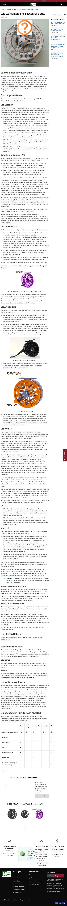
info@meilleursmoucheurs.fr (53, 891)
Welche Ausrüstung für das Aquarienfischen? (58, 23)
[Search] (61, 4)
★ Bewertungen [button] (65, 455)
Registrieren (59, 876)
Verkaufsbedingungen (19, 886)
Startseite (3, 9)
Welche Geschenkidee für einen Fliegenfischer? (58, 37)
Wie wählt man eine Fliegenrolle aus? (57, 29)
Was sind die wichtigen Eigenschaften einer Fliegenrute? (58, 46)
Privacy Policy (58, 883)
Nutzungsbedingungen (19, 889)
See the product (41, 796)
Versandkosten (17, 892)
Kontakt (15, 875)
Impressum (16, 878)
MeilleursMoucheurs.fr (12, 900)
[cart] (65, 4)
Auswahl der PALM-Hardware (14, 9)
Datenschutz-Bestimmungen (17, 882)
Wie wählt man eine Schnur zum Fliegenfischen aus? (57, 54)
